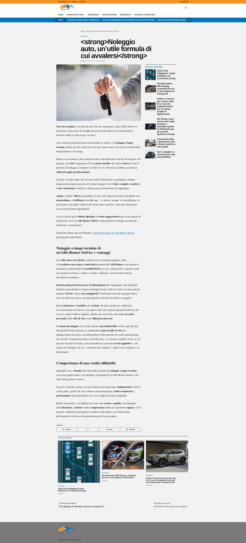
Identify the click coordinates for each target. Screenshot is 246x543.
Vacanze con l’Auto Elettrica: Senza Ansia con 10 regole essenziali (168, 20)
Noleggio (74, 2)
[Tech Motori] (66, 529)
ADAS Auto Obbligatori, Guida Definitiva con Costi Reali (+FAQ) (111, 20)
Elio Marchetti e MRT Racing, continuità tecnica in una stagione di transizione (119, 476)
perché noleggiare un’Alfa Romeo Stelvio (113, 232)
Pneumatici (125, 15)
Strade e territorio (144, 15)
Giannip (84, 61)
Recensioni (93, 15)
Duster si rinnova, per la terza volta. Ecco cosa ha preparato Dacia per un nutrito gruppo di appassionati (161, 480)
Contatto (83, 2)
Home (60, 15)
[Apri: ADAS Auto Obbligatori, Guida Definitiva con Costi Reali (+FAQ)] (79, 461)
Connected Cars (63, 2)
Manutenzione (109, 15)
